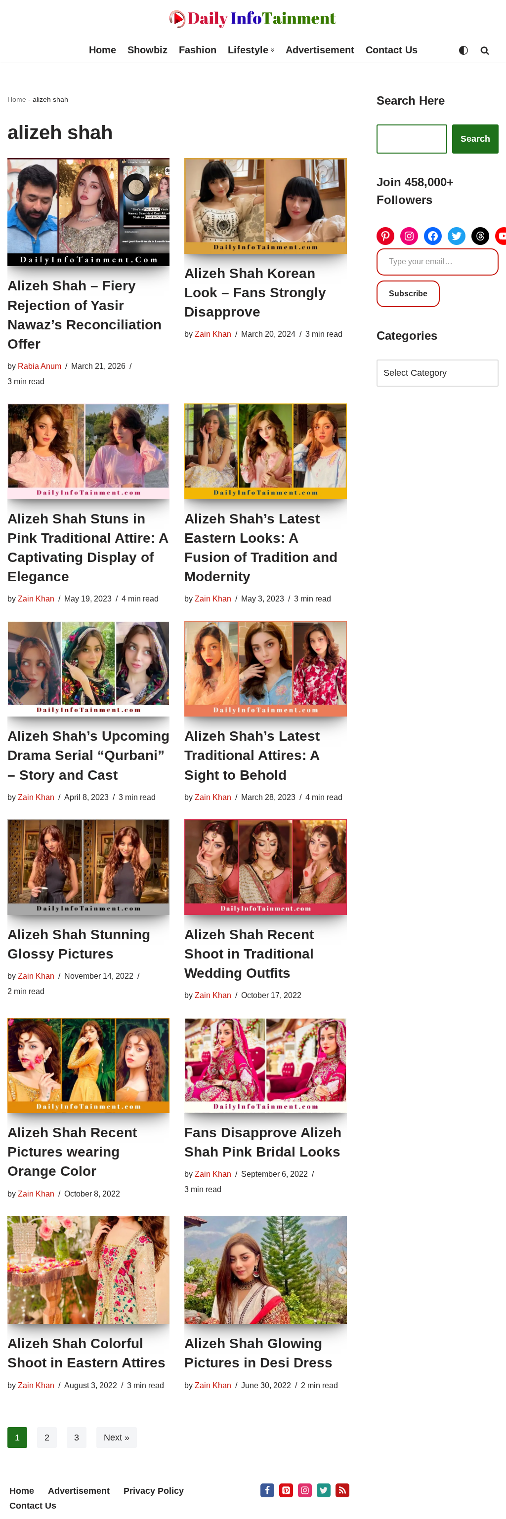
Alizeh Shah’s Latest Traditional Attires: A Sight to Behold (252, 755)
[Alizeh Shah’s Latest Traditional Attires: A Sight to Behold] (265, 669)
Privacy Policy (154, 1491)
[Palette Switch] (463, 50)
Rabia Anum (39, 365)
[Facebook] (433, 236)
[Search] (484, 50)
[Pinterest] (385, 236)
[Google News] (342, 1490)
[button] (272, 50)
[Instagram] (409, 236)
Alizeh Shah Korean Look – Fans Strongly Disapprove (255, 293)
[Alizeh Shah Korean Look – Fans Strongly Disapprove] (265, 205)
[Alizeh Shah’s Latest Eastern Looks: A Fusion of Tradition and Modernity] (265, 451)
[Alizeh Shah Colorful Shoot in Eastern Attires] (88, 1270)
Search (475, 139)
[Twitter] (456, 236)
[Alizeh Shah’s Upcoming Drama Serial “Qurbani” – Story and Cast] (88, 669)
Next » (116, 1437)
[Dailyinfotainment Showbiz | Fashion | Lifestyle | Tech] (253, 19)
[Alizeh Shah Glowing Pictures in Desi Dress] (265, 1270)
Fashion (197, 49)
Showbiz (147, 49)
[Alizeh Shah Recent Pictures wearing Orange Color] (88, 1065)
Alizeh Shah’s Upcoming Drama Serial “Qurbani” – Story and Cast (88, 755)
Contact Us (392, 49)
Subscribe (408, 293)
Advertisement (320, 49)
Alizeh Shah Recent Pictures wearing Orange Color (72, 1152)
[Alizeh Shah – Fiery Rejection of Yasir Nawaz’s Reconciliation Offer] (88, 212)
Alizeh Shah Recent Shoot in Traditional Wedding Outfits (249, 954)
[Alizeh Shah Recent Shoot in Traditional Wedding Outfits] (265, 867)
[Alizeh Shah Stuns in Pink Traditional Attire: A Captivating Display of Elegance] (88, 451)
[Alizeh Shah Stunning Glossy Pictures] (88, 867)
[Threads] (480, 236)
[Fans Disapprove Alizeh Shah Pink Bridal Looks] (265, 1065)
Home (102, 49)
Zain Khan (213, 333)
